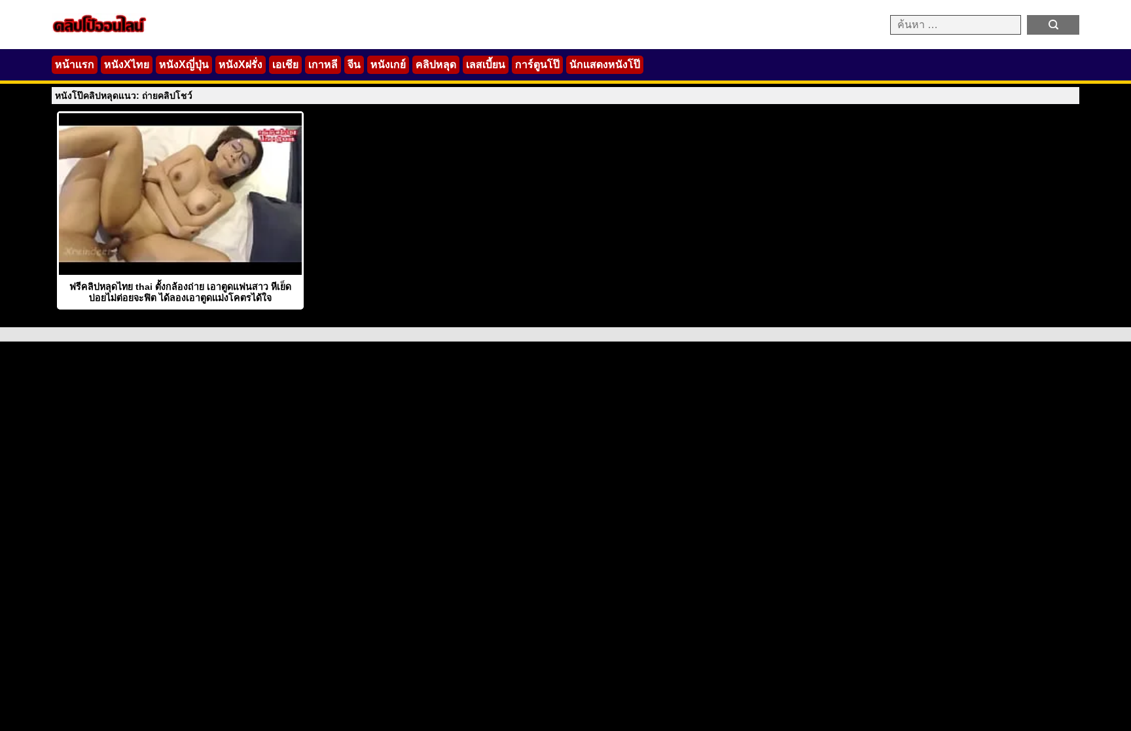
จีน (354, 64)
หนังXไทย (126, 64)
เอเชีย (285, 64)
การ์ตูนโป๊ (537, 64)
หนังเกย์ (388, 64)
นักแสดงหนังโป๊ (604, 64)
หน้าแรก (74, 64)
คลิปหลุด (436, 64)
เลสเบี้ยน (485, 64)
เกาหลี (323, 64)
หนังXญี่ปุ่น (184, 64)
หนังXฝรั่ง (240, 64)
